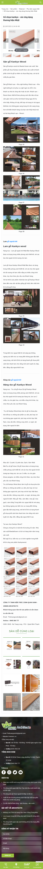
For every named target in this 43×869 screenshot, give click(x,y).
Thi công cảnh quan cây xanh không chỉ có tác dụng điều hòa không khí (21, 823)
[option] (21, 40)
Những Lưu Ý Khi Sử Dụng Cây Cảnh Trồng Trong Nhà (20, 812)
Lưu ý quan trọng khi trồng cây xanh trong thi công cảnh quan (21, 817)
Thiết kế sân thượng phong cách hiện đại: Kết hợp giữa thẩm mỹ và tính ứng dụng (20, 799)
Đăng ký (8, 855)
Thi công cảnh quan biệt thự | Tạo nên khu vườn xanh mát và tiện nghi (21, 789)
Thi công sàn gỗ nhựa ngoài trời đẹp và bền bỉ (17, 794)
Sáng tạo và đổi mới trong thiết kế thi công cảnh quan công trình (22, 783)
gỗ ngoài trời (12, 241)
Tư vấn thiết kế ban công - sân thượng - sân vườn (19, 803)
